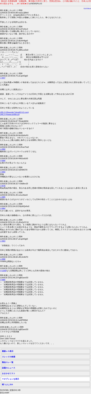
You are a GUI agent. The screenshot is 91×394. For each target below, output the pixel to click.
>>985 (2, 197)
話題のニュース (8, 368)
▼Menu (88, 8)
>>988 (2, 259)
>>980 (2, 149)
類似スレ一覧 (7, 362)
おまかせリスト (8, 373)
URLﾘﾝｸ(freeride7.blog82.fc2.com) (14, 112)
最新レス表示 (7, 351)
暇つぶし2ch (7, 384)
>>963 (2, 241)
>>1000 (3, 271)
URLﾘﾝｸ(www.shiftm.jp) (10, 114)
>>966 (2, 161)
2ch (85, 8)
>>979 (2, 186)
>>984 (2, 208)
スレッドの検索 (8, 357)
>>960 (2, 172)
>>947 (2, 78)
